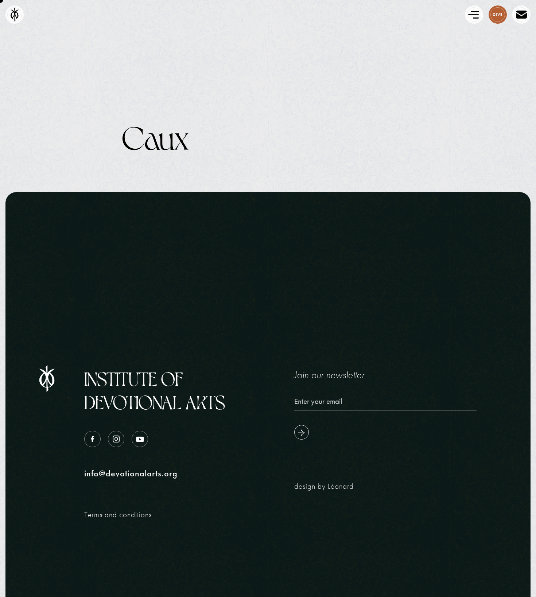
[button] (407, 15)
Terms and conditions (118, 514)
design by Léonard (324, 486)
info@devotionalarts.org (131, 473)
